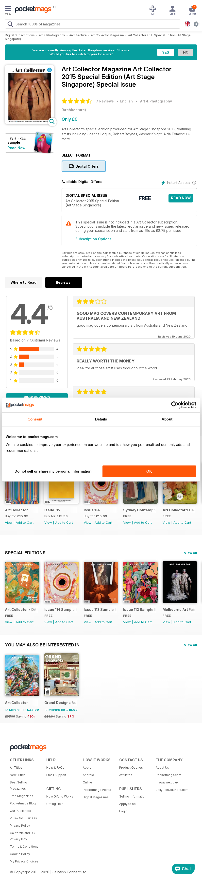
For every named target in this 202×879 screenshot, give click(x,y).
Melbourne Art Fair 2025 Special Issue (179, 609)
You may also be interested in (42, 644)
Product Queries (131, 767)
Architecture (78, 35)
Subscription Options (93, 239)
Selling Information (132, 796)
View (9, 522)
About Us (162, 767)
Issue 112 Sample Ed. (139, 609)
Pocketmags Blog (23, 803)
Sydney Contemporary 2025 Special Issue (139, 510)
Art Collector (16, 510)
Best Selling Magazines (18, 785)
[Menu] (8, 9)
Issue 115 (52, 510)
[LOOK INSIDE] (29, 123)
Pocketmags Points (97, 790)
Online (87, 782)
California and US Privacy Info (22, 836)
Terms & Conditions (24, 846)
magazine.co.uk (167, 782)
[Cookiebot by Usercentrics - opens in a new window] (174, 405)
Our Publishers (20, 811)
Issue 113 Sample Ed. (100, 609)
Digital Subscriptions (20, 35)
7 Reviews (105, 101)
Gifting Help (55, 804)
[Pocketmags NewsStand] (32, 10)
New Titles (18, 775)
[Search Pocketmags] (10, 24)
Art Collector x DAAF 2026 (21, 609)
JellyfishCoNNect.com (172, 790)
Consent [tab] (35, 419)
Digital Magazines (96, 797)
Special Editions (25, 552)
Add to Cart (25, 522)
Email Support (56, 775)
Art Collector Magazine (107, 35)
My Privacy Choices (24, 861)
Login (123, 811)
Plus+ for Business (23, 818)
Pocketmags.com (168, 775)
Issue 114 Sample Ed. (60, 609)
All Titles (16, 767)
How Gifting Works (59, 796)
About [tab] (167, 419)
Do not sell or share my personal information (53, 471)
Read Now (16, 148)
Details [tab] (101, 419)
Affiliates (125, 775)
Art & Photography (52, 35)
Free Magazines (21, 796)
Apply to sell (128, 804)
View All (190, 553)
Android (88, 775)
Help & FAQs (55, 767)
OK (149, 471)
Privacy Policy (20, 825)
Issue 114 (92, 510)
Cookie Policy (20, 854)
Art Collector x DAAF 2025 (179, 510)
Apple (87, 767)
